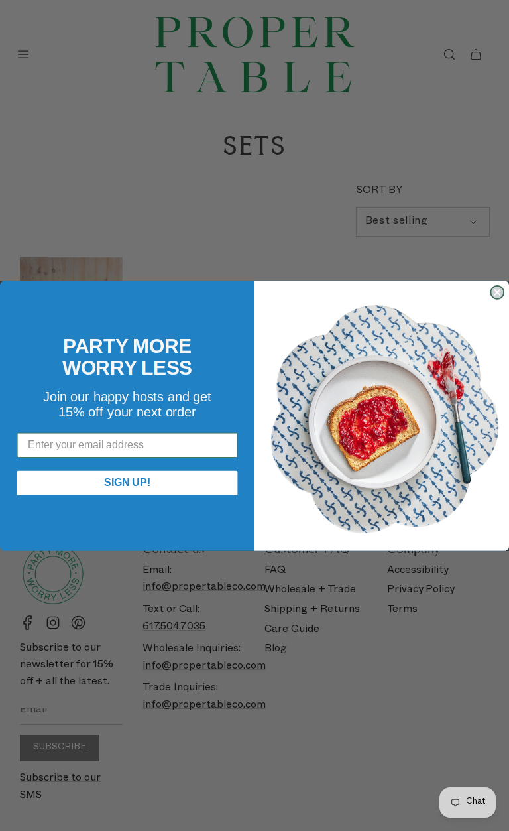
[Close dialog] (497, 292)
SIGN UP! (127, 482)
